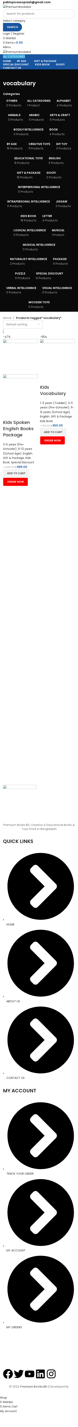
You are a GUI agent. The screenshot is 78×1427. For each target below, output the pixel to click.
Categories (11, 94)
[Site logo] (17, 7)
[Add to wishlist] (30, 414)
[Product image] (20, 392)
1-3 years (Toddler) (53, 403)
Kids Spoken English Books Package (18, 428)
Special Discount (22, 462)
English (27, 453)
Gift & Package (13, 458)
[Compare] (8, 414)
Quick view (19, 414)
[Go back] (8, 74)
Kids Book (46, 421)
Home (7, 318)
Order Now (15, 482)
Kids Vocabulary (53, 390)
